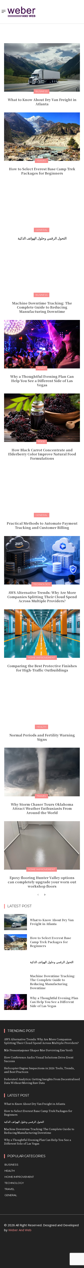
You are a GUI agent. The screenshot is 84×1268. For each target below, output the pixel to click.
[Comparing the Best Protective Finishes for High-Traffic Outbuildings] (42, 633)
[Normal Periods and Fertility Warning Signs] (42, 703)
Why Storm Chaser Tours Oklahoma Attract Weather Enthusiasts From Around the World (42, 808)
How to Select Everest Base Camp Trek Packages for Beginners (42, 171)
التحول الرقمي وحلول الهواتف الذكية (42, 238)
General (42, 229)
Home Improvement (41, 657)
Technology (41, 584)
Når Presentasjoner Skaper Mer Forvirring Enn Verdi (38, 1050)
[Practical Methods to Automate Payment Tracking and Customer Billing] (42, 491)
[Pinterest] (42, 1245)
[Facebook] (23, 1245)
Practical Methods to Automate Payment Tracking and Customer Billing (42, 525)
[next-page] (44, 895)
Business (41, 91)
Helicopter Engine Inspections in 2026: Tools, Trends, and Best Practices (39, 1070)
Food (41, 441)
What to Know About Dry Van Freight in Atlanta (42, 101)
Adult (41, 368)
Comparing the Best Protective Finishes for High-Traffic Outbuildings (42, 668)
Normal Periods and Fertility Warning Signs (42, 737)
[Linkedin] (32, 1245)
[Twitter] (51, 1245)
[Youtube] (60, 1245)
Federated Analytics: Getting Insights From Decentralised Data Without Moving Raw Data (42, 1081)
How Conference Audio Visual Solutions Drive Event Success (38, 1059)
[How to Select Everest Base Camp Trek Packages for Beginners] (42, 136)
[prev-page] (38, 895)
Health (41, 726)
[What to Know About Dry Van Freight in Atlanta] (42, 67)
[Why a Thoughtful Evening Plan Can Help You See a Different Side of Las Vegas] (42, 344)
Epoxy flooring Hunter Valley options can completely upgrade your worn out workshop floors (42, 882)
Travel (41, 160)
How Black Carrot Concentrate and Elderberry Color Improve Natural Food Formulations (42, 454)
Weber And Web (19, 1230)
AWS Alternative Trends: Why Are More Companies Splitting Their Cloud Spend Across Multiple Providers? (42, 596)
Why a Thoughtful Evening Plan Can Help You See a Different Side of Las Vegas (42, 380)
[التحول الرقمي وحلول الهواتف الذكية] (42, 206)
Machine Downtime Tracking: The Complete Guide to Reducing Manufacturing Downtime (42, 307)
